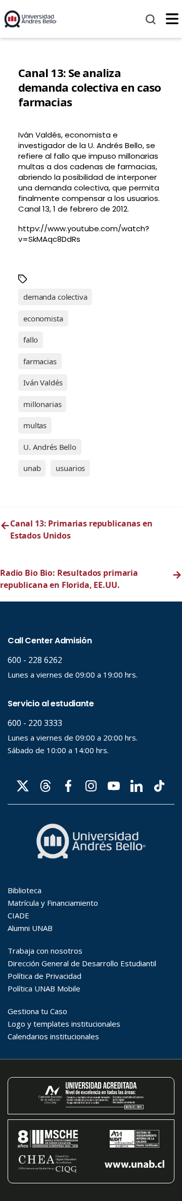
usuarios (70, 468)
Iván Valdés (42, 382)
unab (31, 468)
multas (35, 425)
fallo (30, 340)
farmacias (40, 361)
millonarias (42, 404)
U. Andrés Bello (49, 447)
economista (43, 318)
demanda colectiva (55, 297)
